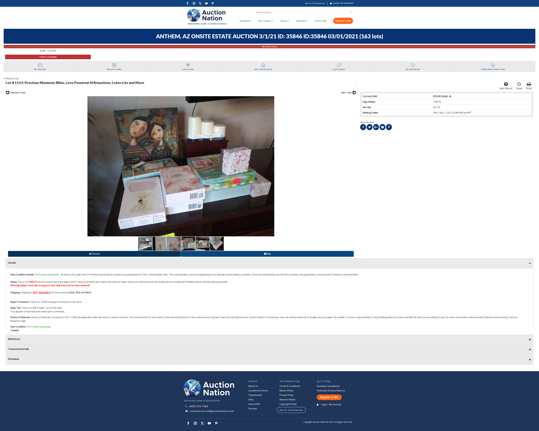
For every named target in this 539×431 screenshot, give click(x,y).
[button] (181, 166)
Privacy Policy (286, 395)
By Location (265, 20)
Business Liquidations (328, 386)
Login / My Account (343, 3)
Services (301, 20)
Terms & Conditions (289, 386)
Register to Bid (343, 20)
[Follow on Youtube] (206, 3)
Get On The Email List (315, 3)
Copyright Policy (288, 404)
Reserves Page (18, 320)
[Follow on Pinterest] (212, 3)
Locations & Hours (258, 390)
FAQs (251, 399)
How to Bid (320, 20)
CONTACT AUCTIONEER (48, 57)
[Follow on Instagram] (193, 3)
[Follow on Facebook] (187, 3)
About (283, 20)
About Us (253, 386)
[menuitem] (245, 21)
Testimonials (255, 395)
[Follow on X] (200, 3)
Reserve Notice (287, 399)
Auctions (244, 20)
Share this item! (367, 122)
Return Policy (286, 390)
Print (529, 88)
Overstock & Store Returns (331, 390)
